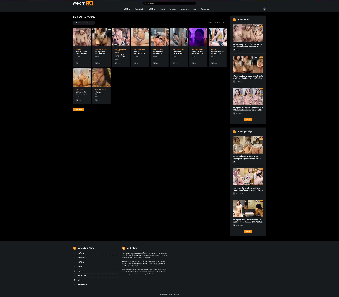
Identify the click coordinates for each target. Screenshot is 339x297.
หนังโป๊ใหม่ (127, 9)
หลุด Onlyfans (184, 9)
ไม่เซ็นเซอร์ (129, 265)
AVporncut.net (126, 253)
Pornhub (162, 9)
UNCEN (124, 265)
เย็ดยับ (144, 257)
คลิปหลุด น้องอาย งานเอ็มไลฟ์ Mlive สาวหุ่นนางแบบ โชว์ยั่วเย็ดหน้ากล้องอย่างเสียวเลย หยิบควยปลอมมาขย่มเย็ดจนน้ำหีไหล (248, 46)
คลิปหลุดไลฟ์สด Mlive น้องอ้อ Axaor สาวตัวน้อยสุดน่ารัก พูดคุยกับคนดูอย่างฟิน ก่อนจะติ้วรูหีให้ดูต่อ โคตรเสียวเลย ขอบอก (247, 158)
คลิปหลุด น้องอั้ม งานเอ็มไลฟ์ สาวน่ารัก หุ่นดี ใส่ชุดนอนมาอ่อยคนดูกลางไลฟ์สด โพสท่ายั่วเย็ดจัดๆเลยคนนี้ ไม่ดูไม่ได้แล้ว (248, 110)
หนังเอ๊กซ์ (149, 269)
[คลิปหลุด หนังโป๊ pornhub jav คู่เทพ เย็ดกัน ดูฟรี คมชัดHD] (83, 3)
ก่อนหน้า (79, 109)
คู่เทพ (194, 9)
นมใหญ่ (135, 263)
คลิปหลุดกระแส (204, 9)
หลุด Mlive (172, 9)
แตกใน (148, 257)
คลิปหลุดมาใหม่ (135, 253)
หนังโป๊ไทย (152, 9)
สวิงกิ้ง (160, 263)
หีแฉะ (134, 269)
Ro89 (116, 49)
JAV (155, 253)
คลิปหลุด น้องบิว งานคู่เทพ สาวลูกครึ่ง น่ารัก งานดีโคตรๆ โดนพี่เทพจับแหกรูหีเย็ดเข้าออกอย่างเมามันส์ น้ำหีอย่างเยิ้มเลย (248, 78)
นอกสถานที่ (145, 263)
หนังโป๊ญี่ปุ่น (144, 253)
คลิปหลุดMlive (137, 255)
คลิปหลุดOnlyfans (156, 255)
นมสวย (140, 263)
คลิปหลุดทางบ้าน (139, 9)
